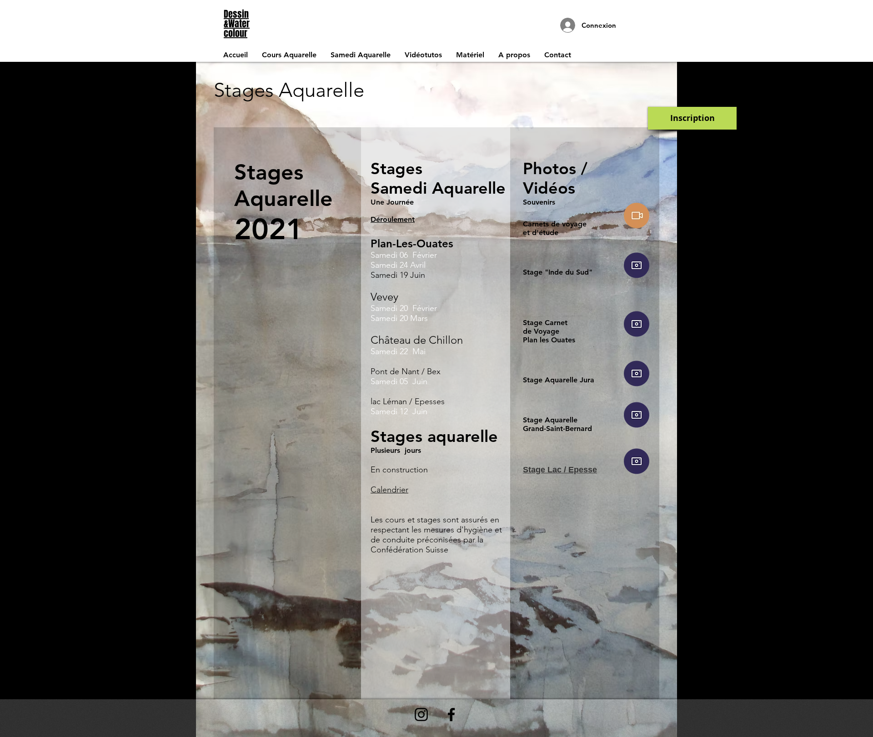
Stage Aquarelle (550, 420)
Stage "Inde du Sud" (557, 272)
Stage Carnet (545, 322)
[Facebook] (451, 714)
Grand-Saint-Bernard (557, 428)
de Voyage (541, 331)
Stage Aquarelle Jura (558, 380)
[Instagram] (421, 714)
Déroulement (393, 219)
